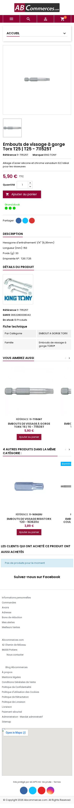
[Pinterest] (32, 220)
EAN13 (6, 315)
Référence (9, 155)
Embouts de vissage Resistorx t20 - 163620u (29, 520)
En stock (8, 320)
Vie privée (46, 782)
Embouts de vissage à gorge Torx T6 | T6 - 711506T (29, 425)
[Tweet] (25, 220)
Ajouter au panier (21, 194)
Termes (57, 782)
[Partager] (18, 220)
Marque (38, 155)
